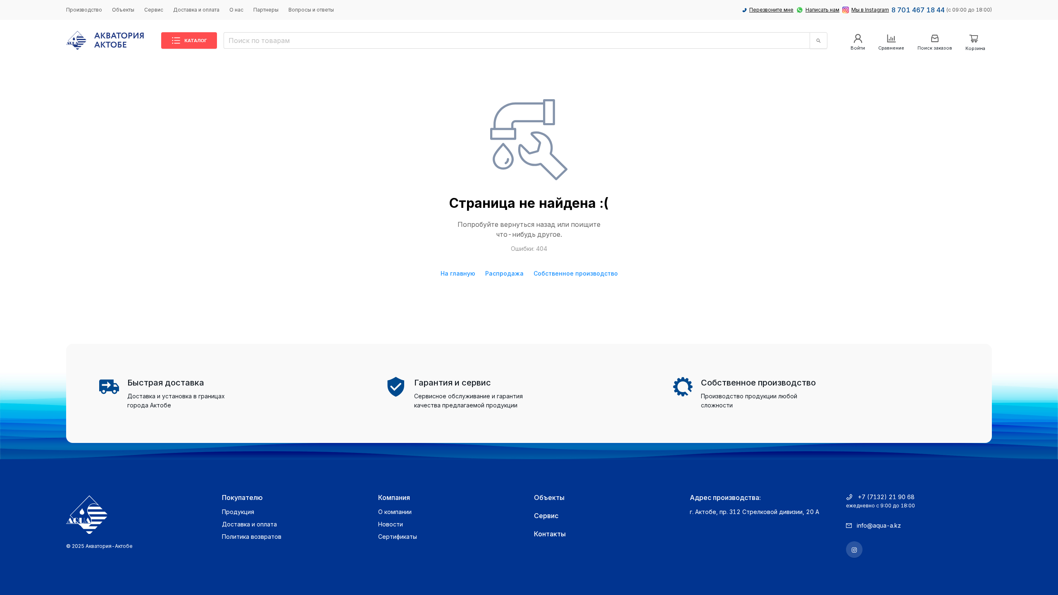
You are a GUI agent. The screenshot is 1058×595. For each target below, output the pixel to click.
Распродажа (504, 273)
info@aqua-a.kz (879, 525)
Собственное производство (576, 273)
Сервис (153, 10)
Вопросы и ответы (311, 10)
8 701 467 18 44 (918, 10)
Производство (84, 10)
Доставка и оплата (196, 10)
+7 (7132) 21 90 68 (886, 496)
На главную (458, 273)
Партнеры (266, 10)
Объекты (123, 10)
